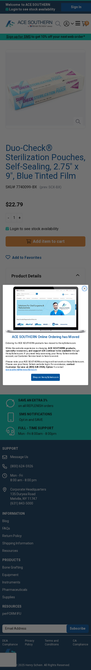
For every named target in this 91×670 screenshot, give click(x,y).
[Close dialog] (84, 288)
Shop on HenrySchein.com (46, 377)
